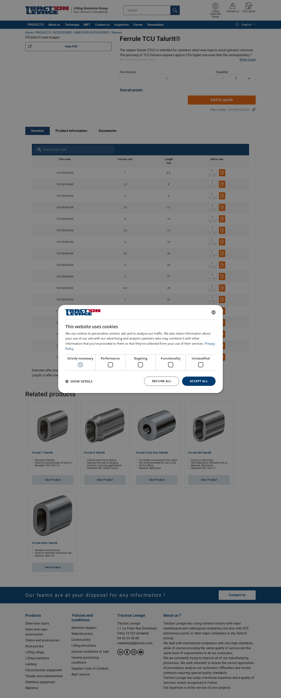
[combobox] (213, 312)
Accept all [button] (199, 381)
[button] (78, 381)
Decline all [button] (161, 381)
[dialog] (140, 349)
